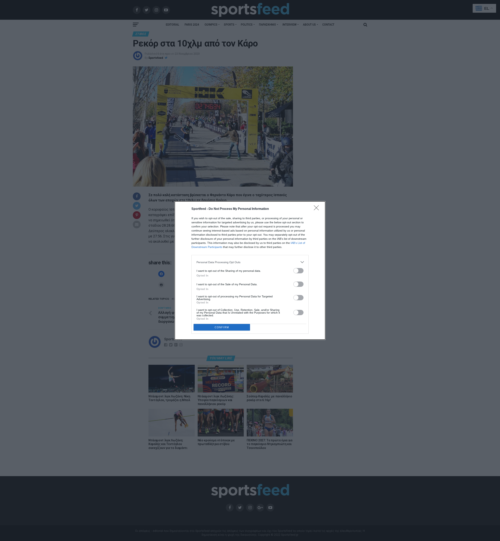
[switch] (298, 270)
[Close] (317, 209)
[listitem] (250, 262)
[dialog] (250, 270)
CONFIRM (222, 327)
